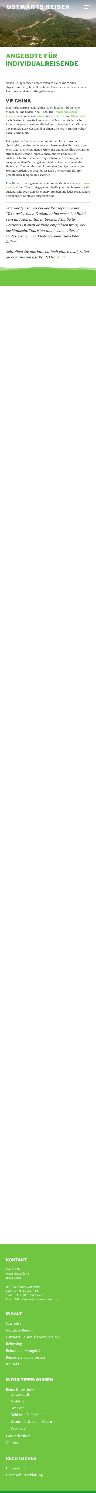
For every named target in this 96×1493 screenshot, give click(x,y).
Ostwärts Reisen (38, 7)
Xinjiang (74, 183)
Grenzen (17, 1408)
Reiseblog (14, 1344)
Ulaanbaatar (78, 116)
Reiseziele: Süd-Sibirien (25, 1357)
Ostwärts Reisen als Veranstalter (32, 1337)
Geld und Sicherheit (27, 1414)
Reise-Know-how (20, 1389)
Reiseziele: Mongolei (23, 1350)
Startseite (13, 1323)
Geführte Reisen (19, 1330)
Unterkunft (19, 1394)
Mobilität (18, 1401)
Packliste (17, 1428)
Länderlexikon (18, 1436)
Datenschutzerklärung (24, 1475)
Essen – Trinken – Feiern (31, 1421)
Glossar (12, 1442)
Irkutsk (40, 116)
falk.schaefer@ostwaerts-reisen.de (36, 1299)
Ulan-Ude (59, 116)
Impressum (15, 1468)
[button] (86, 7)
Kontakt (12, 1364)
